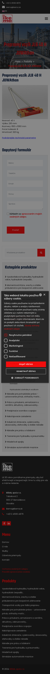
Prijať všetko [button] (26, 364)
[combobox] (40, 294)
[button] (25, 378)
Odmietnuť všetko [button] (26, 371)
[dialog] (25, 337)
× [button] (44, 295)
